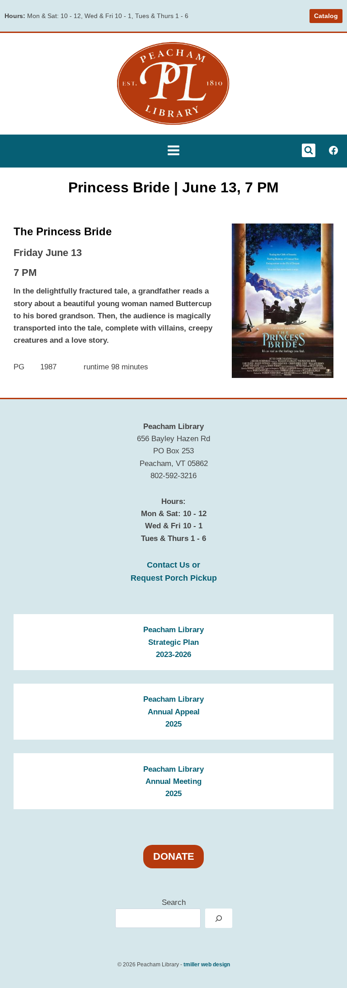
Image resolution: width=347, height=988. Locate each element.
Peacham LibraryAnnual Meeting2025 (173, 781)
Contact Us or (173, 564)
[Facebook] (333, 150)
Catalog (326, 15)
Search (174, 902)
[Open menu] (173, 150)
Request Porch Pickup (174, 578)
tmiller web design (206, 964)
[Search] (218, 918)
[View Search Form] (308, 150)
